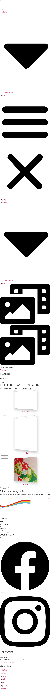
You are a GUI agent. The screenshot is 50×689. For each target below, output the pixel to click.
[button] (25, 146)
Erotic (3, 669)
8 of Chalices (25, 453)
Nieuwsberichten (9, 92)
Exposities (4, 12)
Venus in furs (25, 412)
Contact (4, 95)
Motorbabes (5, 675)
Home (3, 9)
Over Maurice (5, 93)
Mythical (4, 673)
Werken (4, 11)
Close (3, 672)
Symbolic (4, 370)
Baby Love (25, 484)
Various (4, 676)
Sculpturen (4, 678)
